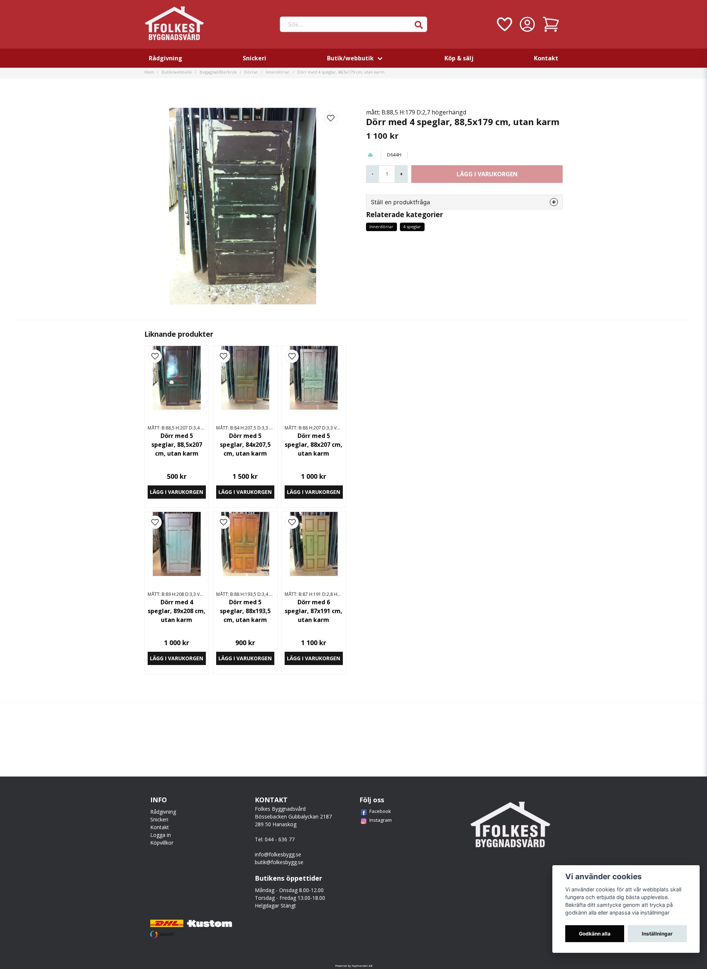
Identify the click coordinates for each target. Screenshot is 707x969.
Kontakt (546, 58)
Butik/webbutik (350, 58)
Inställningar (657, 934)
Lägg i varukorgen (176, 491)
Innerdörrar (277, 72)
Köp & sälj (459, 58)
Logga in (160, 834)
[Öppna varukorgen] (551, 24)
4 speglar (412, 226)
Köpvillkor (161, 842)
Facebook (380, 811)
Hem (149, 72)
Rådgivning (165, 58)
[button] (419, 25)
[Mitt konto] (527, 24)
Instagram (380, 820)
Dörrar (251, 72)
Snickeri (254, 58)
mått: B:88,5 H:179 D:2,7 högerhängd (416, 112)
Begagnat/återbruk (218, 72)
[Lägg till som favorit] (504, 24)
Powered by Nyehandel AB (353, 965)
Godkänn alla (595, 934)
